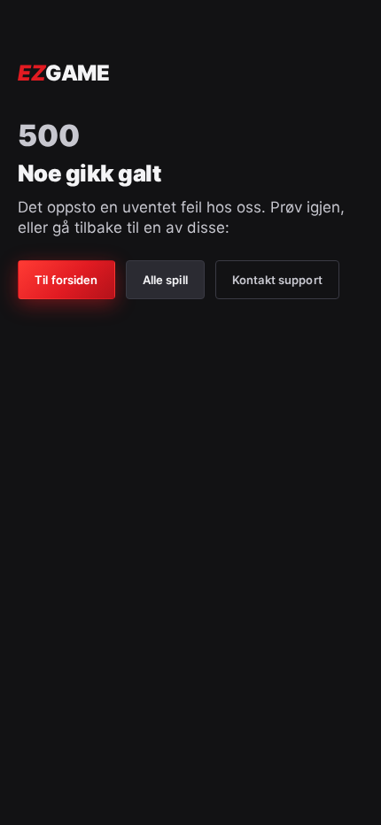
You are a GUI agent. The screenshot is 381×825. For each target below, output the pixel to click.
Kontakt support (277, 280)
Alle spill (165, 280)
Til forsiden (66, 280)
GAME (63, 73)
